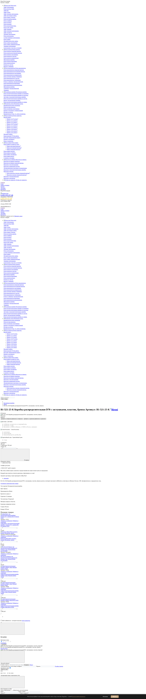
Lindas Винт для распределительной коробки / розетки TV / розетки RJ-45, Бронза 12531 (10, 525)
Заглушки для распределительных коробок (15, 97)
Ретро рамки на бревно (10, 153)
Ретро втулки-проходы (10, 107)
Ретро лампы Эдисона (9, 17)
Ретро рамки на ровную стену (11, 144)
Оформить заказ (18, 216)
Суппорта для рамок (9, 158)
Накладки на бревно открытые (12, 161)
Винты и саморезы (9, 66)
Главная (3, 182)
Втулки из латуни (8, 112)
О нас (2, 184)
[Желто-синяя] (2, 641)
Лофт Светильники (9, 7)
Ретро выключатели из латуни (12, 78)
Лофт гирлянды (8, 32)
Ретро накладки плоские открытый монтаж (18, 173)
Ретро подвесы (8, 22)
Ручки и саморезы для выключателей (13, 81)
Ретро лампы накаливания (11, 42)
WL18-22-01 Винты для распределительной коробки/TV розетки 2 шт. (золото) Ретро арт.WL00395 (9, 558)
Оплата (2, 186)
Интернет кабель (8, 134)
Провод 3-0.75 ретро (12, 124)
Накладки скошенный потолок (12, 166)
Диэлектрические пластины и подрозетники (15, 168)
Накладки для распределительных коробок (15, 169)
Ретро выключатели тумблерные (12, 80)
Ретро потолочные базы (10, 25)
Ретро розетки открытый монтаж (12, 51)
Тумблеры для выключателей (11, 88)
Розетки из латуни (8, 64)
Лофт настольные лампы (10, 15)
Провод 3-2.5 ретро (12, 127)
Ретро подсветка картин (10, 19)
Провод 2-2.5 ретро (12, 122)
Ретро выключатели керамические (13, 75)
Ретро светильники (9, 36)
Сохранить (3, 643)
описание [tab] (6, 478)
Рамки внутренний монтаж (14, 147)
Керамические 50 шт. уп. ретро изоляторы (15, 114)
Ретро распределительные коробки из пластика (16, 95)
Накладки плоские (9, 171)
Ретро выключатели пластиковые (12, 73)
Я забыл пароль (59, 666)
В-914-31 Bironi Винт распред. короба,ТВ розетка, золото (8, 539)
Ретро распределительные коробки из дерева (15, 102)
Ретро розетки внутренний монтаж (13, 53)
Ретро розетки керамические (11, 58)
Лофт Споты (7, 12)
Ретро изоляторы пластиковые (12, 108)
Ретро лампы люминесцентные (12, 44)
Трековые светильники (10, 46)
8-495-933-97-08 (7, 195)
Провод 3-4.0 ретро (12, 129)
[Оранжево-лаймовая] (10, 641)
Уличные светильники (10, 34)
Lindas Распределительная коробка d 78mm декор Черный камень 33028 (10, 592)
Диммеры (6, 90)
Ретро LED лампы (8, 27)
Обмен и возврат (5, 185)
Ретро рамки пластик (9, 151)
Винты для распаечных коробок (12, 100)
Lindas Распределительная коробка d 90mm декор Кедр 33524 (10, 606)
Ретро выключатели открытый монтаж (14, 70)
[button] (3, 648)
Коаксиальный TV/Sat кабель (11, 136)
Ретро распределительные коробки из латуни (15, 98)
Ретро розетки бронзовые (10, 61)
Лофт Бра (6, 10)
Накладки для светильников (11, 164)
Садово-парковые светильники (12, 37)
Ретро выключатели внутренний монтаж (14, 71)
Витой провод (7, 117)
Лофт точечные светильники (11, 31)
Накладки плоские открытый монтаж (17, 175)
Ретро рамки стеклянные (10, 154)
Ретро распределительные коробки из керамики (16, 93)
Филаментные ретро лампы (11, 41)
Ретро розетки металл (9, 63)
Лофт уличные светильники (11, 14)
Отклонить (105, 696)
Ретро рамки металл (9, 156)
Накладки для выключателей (11, 176)
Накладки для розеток (9, 178)
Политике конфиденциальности (78, 696)
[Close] (13, 629)
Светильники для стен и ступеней (13, 48)
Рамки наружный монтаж (14, 146)
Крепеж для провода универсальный (13, 110)
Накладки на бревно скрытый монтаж (14, 163)
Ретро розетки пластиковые (11, 54)
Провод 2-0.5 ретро (12, 132)
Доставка (3, 188)
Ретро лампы (7, 39)
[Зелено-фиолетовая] (4, 641)
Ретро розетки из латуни (10, 56)
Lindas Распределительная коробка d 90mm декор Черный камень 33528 (10, 576)
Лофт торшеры (8, 29)
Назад (31, 664)
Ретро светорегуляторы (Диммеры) (13, 76)
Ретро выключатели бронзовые (12, 83)
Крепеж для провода (9, 139)
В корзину (26, 460)
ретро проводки (26, 620)
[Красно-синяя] (6, 641)
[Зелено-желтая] (8, 641)
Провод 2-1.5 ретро (12, 120)
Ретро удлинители (8, 141)
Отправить (26, 664)
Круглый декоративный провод (12, 137)
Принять (115, 696)
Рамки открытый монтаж (14, 149)
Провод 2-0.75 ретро (12, 119)
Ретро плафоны (8, 20)
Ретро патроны (8, 24)
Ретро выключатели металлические (13, 85)
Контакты (3, 189)
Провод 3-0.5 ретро (12, 131)
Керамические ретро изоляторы (12, 105)
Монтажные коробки (9, 59)
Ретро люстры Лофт (9, 9)
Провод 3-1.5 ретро (12, 125)
